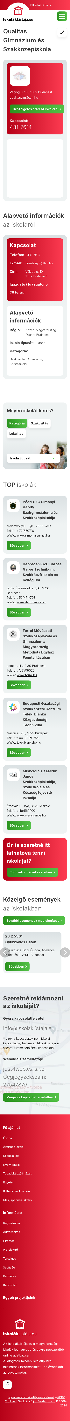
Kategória (17, 423)
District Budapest (37, 335)
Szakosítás (39, 423)
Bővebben (17, 545)
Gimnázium (34, 359)
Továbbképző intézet (17, 1173)
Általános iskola (13, 1147)
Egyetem (9, 1182)
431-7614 (21, 127)
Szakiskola (17, 359)
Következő (65, 952)
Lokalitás (16, 434)
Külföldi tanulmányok (16, 1191)
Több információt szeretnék (31, 872)
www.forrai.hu (27, 675)
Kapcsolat (10, 1285)
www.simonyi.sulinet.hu (33, 535)
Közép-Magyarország (40, 330)
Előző (5, 952)
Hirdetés (9, 1241)
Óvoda (7, 1138)
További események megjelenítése (33, 921)
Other (41, 343)
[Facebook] (7, 1384)
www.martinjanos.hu (31, 815)
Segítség (9, 1267)
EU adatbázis (39, 5)
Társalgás (9, 1258)
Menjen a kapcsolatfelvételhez (30, 1097)
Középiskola (18, 364)
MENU (62, 16)
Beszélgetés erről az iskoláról (35, 109)
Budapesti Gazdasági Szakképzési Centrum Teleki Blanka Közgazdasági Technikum (42, 714)
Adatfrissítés (11, 1232)
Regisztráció (11, 1223)
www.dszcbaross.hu (31, 602)
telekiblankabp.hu (29, 742)
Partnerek (9, 1276)
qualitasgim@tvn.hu (24, 97)
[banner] (18, 13)
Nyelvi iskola (11, 1165)
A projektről (10, 1249)
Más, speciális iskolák (17, 1200)
